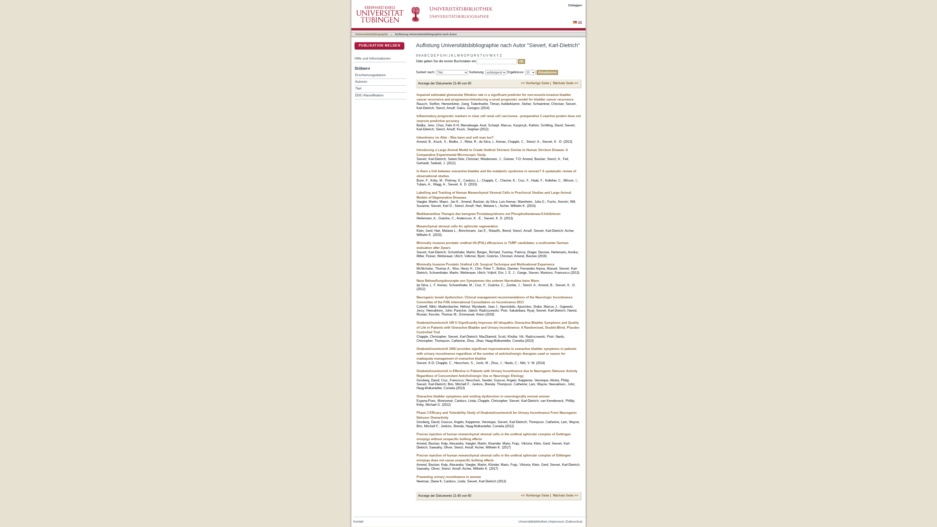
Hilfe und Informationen (373, 58)
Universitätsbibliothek (533, 521)
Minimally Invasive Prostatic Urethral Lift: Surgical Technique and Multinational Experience (485, 264)
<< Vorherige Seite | (536, 83)
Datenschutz (574, 521)
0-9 (418, 55)
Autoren (361, 81)
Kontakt (358, 521)
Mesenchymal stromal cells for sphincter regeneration (457, 226)
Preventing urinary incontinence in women (449, 477)
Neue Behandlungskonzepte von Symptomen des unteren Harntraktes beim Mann (478, 281)
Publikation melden (379, 45)
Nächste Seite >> (565, 83)
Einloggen (575, 5)
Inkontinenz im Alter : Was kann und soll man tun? (455, 137)
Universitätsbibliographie (372, 34)
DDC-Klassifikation (369, 95)
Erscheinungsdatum (370, 75)
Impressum (556, 521)
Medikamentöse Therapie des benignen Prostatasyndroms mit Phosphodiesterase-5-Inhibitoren (488, 214)
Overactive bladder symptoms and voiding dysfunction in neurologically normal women (483, 396)
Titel (358, 88)
